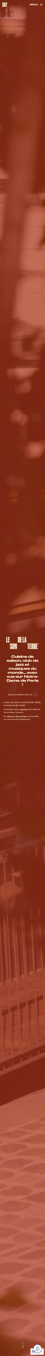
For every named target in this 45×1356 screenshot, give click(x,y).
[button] (36, 4)
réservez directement (17, 716)
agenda (23, 709)
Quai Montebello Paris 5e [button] (20, 694)
